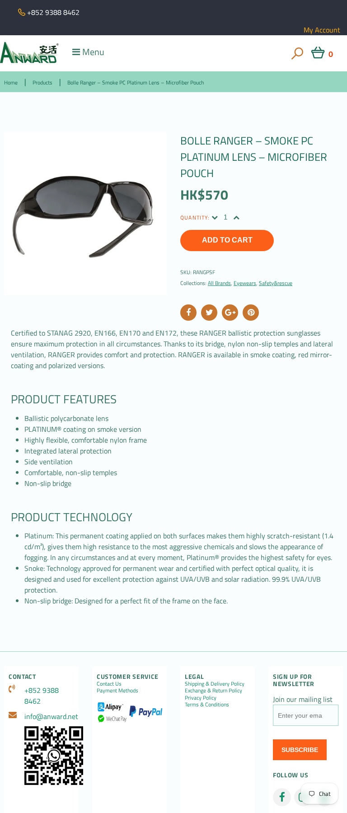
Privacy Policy (200, 697)
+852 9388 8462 (41, 695)
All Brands (219, 283)
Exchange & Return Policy (213, 690)
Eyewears (245, 283)
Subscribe (299, 749)
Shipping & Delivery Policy (214, 683)
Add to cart (227, 240)
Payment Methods (117, 690)
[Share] (188, 312)
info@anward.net (49, 716)
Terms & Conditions (207, 704)
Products (42, 82)
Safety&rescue (275, 283)
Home (11, 82)
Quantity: (195, 217)
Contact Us (109, 683)
